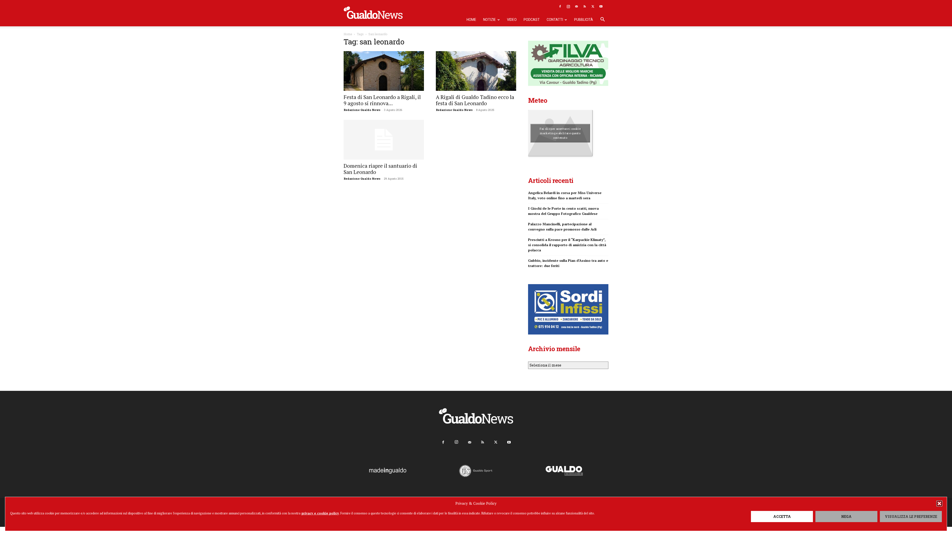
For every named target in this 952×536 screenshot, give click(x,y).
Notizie (489, 20)
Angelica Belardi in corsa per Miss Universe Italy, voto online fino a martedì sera (564, 195)
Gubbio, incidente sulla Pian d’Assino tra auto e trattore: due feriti (568, 263)
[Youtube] (601, 6)
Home (471, 20)
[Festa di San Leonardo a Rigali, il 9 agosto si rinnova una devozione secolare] (384, 71)
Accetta (782, 516)
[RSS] (584, 6)
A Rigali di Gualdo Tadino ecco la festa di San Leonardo (475, 100)
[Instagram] (568, 6)
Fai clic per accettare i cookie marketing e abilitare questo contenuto (560, 133)
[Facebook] (560, 6)
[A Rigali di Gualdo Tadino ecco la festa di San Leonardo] (476, 71)
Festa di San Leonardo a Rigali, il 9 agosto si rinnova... (382, 100)
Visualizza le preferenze (911, 516)
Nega (846, 516)
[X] (592, 6)
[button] (939, 503)
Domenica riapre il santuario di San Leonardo (380, 168)
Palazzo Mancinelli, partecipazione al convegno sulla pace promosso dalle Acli (562, 227)
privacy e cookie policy (320, 513)
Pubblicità (583, 20)
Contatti (555, 20)
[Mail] (576, 6)
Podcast (532, 20)
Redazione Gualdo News (362, 110)
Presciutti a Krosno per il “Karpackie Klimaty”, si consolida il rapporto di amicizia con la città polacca (567, 244)
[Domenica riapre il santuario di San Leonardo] (384, 140)
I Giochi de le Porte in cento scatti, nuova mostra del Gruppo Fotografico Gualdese (563, 211)
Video (512, 20)
